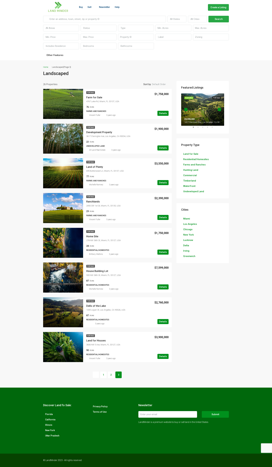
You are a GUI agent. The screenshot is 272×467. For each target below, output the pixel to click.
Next (219, 109)
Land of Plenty (94, 166)
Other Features (54, 55)
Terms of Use (100, 412)
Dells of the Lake (96, 305)
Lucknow (188, 240)
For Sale (90, 92)
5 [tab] (213, 128)
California (50, 419)
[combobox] (176, 19)
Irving (186, 250)
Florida (49, 414)
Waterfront (189, 186)
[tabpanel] (202, 109)
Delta (186, 245)
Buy (81, 7)
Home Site (92, 236)
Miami (186, 218)
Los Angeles (190, 224)
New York (188, 234)
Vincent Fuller (94, 115)
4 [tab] (209, 128)
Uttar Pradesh (52, 435)
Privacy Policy (100, 406)
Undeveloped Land (193, 191)
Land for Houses (96, 340)
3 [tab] (204, 128)
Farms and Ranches (194, 164)
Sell (89, 7)
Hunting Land (190, 170)
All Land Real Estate (97, 150)
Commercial (190, 175)
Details (163, 113)
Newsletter (104, 7)
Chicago (188, 229)
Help (117, 7)
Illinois (48, 425)
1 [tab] (194, 128)
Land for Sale (190, 154)
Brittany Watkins (96, 254)
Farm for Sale (94, 97)
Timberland (189, 180)
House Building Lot (97, 271)
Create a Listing (218, 7)
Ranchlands (93, 201)
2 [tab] (199, 128)
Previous (185, 109)
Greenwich (189, 256)
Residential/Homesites (196, 159)
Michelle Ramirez (96, 185)
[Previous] (96, 375)
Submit (215, 414)
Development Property (99, 132)
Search (219, 19)
